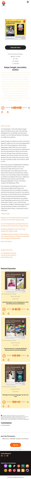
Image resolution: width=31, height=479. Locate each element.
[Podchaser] (27, 471)
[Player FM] (14, 471)
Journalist (19, 415)
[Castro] (23, 467)
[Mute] (29, 108)
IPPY (21, 419)
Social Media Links (7, 257)
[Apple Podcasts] (5, 467)
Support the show (7, 250)
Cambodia (26, 419)
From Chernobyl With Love (11, 419)
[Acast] (14, 467)
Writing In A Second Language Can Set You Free (15, 395)
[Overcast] (27, 467)
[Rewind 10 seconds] (2, 112)
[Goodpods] (5, 471)
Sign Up (15, 445)
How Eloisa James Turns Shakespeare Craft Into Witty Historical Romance (15, 303)
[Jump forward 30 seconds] (7, 112)
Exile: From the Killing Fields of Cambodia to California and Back (14, 418)
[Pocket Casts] (10, 471)
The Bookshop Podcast (8, 253)
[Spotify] (10, 467)
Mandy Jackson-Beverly (8, 255)
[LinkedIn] (7, 456)
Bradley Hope (15, 236)
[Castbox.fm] (18, 467)
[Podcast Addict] (18, 471)
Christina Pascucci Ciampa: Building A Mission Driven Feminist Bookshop (15, 349)
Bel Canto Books (6, 241)
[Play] (3, 108)
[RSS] (23, 471)
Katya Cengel (5, 213)
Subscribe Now (15, 47)
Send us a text (5, 126)
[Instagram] (4, 456)
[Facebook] (2, 456)
